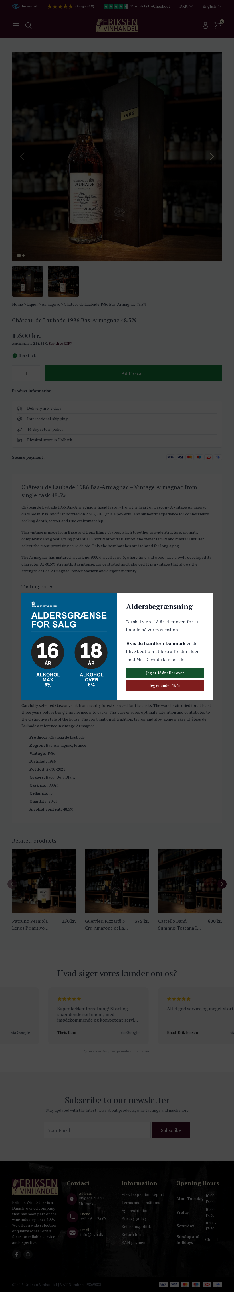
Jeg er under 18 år (165, 685)
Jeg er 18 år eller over (165, 672)
